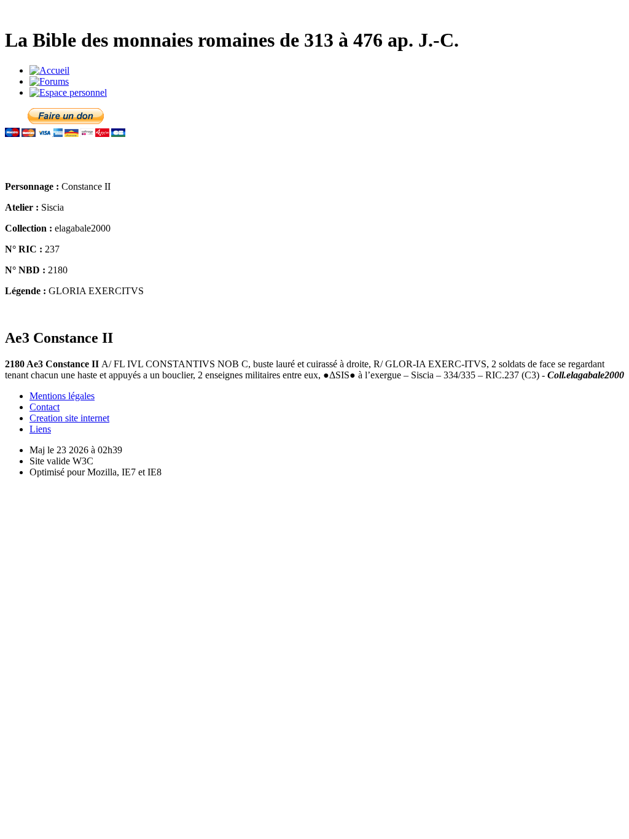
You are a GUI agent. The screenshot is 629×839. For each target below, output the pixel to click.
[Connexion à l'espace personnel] (68, 92)
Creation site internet (69, 418)
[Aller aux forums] (49, 81)
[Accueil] (49, 70)
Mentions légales (62, 396)
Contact (44, 407)
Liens (40, 429)
